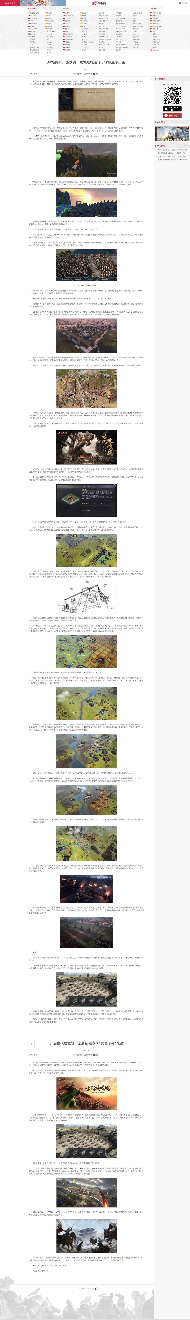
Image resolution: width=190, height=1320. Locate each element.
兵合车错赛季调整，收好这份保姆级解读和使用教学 (173, 150)
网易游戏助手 (157, 42)
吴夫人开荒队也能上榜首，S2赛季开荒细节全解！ (173, 156)
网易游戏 (155, 50)
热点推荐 (184, 3)
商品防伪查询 (157, 39)
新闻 (35, 74)
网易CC (155, 37)
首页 (30, 74)
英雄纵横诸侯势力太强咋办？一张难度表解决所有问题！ (173, 160)
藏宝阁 (155, 34)
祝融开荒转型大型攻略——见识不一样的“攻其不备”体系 (173, 153)
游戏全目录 (11, 3)
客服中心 (155, 47)
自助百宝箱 (156, 45)
